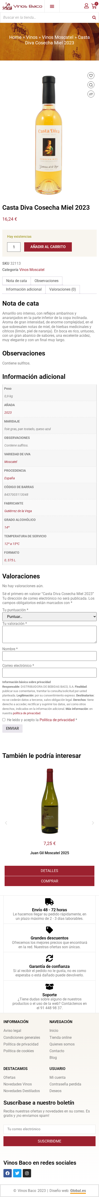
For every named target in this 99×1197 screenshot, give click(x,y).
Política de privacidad (58, 720)
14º (6, 527)
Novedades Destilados (21, 1091)
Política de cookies (18, 1051)
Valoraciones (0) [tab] (62, 289)
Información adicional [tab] (24, 289)
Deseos (55, 1091)
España (9, 478)
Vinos (32, 37)
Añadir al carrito (48, 247)
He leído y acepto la (42, 720)
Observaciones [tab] (46, 281)
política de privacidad (26, 713)
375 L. (12, 560)
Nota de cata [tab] (16, 281)
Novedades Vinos (17, 1084)
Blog (53, 1057)
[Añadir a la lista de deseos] (90, 75)
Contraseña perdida (65, 1084)
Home (15, 37)
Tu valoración (14, 623)
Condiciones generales (21, 1037)
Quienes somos (62, 1044)
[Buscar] (94, 17)
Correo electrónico (18, 665)
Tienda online (61, 1037)
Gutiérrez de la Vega (18, 511)
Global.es (78, 1190)
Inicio (54, 1030)
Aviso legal (12, 1030)
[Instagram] (27, 1173)
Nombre (10, 649)
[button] (6, 823)
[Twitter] (17, 1173)
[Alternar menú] (52, 6)
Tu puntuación (15, 610)
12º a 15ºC (12, 544)
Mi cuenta (58, 1077)
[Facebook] (7, 1173)
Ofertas (9, 1077)
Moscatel (10, 462)
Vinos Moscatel (57, 37)
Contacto (57, 1051)
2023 (8, 413)
